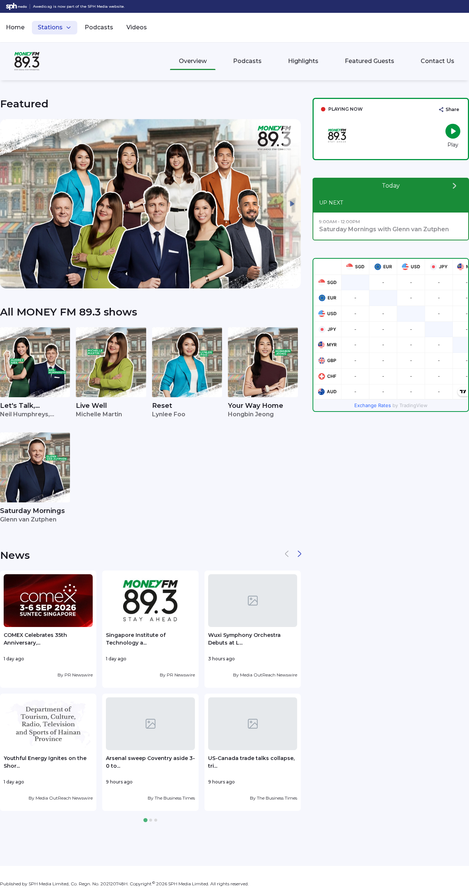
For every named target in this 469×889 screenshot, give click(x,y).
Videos (136, 27)
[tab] (145, 820)
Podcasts (99, 27)
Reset (162, 406)
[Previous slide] (9, 203)
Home (15, 27)
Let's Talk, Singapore (17, 406)
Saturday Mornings (32, 511)
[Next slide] (292, 203)
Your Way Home (255, 406)
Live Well (91, 406)
